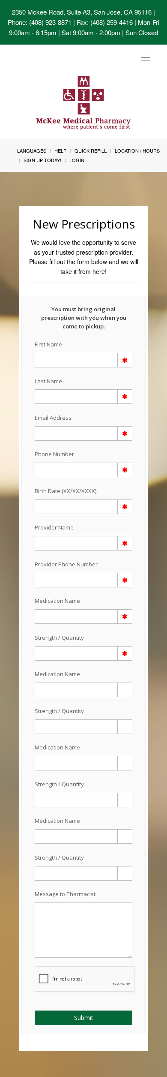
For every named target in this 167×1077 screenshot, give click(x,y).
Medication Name (57, 601)
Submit (83, 1018)
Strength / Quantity (59, 637)
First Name (48, 344)
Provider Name (54, 527)
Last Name (48, 381)
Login (76, 159)
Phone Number (54, 454)
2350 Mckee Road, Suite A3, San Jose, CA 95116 (82, 11)
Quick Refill (91, 150)
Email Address (53, 417)
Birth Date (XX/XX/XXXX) (65, 491)
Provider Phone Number (66, 564)
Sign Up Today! (42, 159)
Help (60, 150)
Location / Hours (137, 150)
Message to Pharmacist (65, 894)
